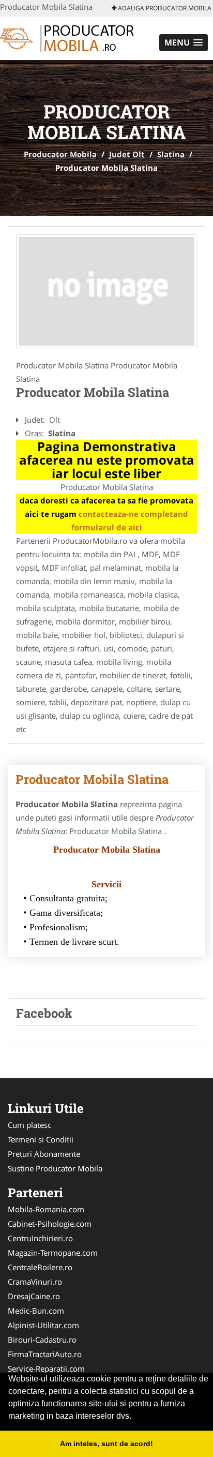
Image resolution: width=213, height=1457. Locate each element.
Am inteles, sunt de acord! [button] (106, 1443)
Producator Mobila (60, 154)
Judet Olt (127, 154)
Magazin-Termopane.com (53, 1252)
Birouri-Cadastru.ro (42, 1339)
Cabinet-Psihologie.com (50, 1223)
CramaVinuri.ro (35, 1281)
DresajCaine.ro (34, 1296)
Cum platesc (29, 1124)
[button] (183, 42)
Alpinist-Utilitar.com (43, 1325)
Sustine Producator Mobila (55, 1168)
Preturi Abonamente (44, 1153)
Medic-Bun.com (36, 1310)
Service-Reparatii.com (46, 1368)
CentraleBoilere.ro (40, 1267)
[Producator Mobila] (68, 37)
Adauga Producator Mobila (163, 8)
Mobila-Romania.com (46, 1209)
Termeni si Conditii (40, 1139)
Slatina (171, 154)
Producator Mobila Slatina (92, 779)
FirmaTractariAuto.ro (45, 1354)
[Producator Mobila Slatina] (106, 291)
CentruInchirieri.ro (40, 1238)
